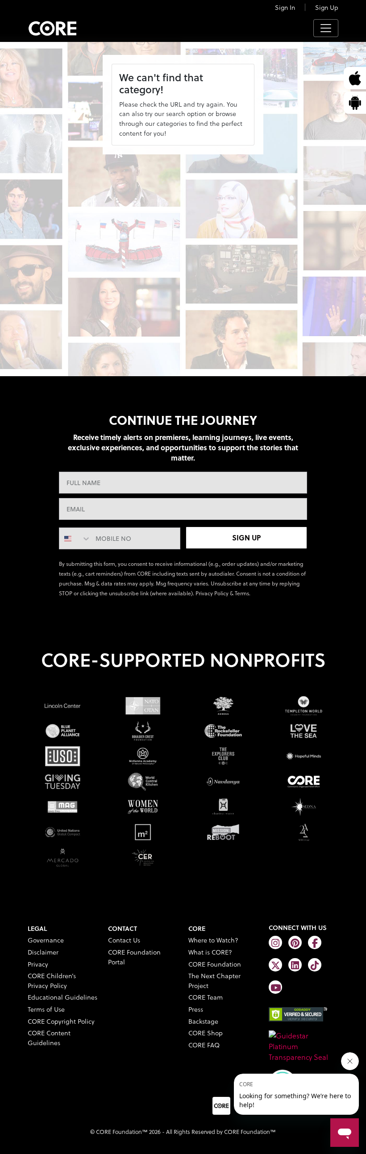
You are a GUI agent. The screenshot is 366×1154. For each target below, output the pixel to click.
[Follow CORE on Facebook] (314, 942)
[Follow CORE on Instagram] (275, 942)
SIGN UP (246, 537)
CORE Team (205, 997)
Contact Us (124, 940)
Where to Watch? (213, 940)
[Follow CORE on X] (275, 964)
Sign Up (326, 7)
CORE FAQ (204, 1045)
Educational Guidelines (62, 997)
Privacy (38, 964)
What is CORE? (210, 952)
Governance (46, 940)
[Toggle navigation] (325, 28)
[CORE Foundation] (303, 1045)
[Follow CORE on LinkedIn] (295, 964)
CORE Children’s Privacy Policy (52, 980)
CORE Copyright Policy (61, 1021)
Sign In (285, 7)
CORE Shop (205, 1033)
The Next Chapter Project (214, 980)
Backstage (203, 1021)
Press (195, 1009)
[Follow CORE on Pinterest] (295, 942)
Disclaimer (43, 952)
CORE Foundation (214, 964)
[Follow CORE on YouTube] (275, 987)
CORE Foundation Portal (134, 957)
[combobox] (75, 538)
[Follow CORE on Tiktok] (314, 964)
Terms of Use (46, 1009)
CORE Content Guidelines (49, 1037)
